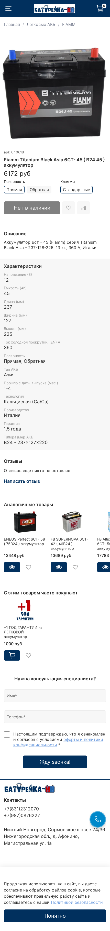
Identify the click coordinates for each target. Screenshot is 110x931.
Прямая (14, 189)
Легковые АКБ (41, 24)
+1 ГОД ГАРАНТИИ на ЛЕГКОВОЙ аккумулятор (23, 632)
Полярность (14, 182)
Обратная (39, 189)
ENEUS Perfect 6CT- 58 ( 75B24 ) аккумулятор (24, 541)
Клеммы (67, 182)
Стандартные (76, 189)
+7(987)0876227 (22, 815)
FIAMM (68, 24)
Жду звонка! (55, 762)
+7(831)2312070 (21, 808)
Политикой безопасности (77, 902)
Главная (12, 24)
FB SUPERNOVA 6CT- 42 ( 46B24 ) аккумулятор (69, 544)
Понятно (55, 916)
